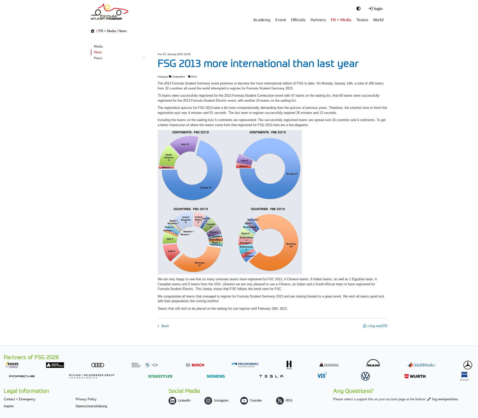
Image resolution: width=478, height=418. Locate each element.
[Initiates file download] (272, 202)
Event (280, 19)
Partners (318, 19)
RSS (289, 400)
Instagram (221, 400)
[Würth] (415, 376)
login (378, 8)
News (123, 31)
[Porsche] (22, 376)
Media (98, 46)
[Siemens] (216, 376)
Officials (298, 19)
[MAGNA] (329, 364)
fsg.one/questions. (445, 399)
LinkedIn (184, 400)
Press (98, 58)
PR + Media (341, 19)
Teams (362, 19)
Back (165, 326)
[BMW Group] (145, 365)
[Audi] (97, 365)
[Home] (109, 12)
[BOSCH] (195, 365)
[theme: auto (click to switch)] (360, 8)
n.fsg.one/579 (377, 326)
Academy (261, 19)
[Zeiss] (464, 376)
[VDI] (322, 375)
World (378, 19)
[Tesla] (271, 376)
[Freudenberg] (245, 365)
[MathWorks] (421, 365)
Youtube (256, 400)
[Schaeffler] (160, 376)
